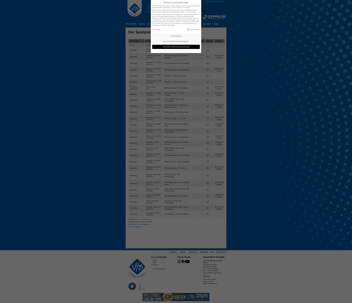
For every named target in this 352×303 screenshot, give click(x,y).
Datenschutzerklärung (166, 23)
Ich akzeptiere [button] (176, 36)
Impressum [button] (185, 50)
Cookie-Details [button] (167, 50)
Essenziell (157, 29)
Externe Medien (194, 29)
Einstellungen (156, 25)
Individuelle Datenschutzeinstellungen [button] (176, 47)
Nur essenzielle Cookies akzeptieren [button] (176, 41)
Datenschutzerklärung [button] (177, 50)
